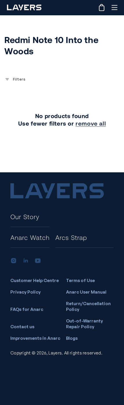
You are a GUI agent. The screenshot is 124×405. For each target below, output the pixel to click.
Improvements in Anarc (35, 338)
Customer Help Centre (34, 280)
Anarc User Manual (86, 292)
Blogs (72, 338)
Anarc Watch (30, 237)
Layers (55, 353)
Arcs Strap (71, 237)
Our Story (25, 216)
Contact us (22, 326)
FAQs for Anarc (26, 309)
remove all (91, 123)
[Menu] (114, 7)
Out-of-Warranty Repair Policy (84, 323)
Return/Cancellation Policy (88, 306)
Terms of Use (80, 280)
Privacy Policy (25, 292)
